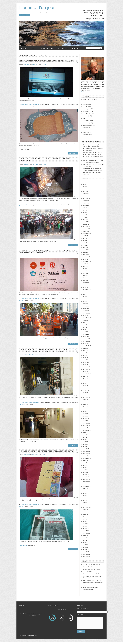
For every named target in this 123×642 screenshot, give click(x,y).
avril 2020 (85, 357)
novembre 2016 (86, 453)
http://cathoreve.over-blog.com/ (90, 587)
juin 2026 (85, 184)
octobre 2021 (86, 315)
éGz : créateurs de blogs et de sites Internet (93, 573)
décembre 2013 (86, 533)
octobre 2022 (86, 287)
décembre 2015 (86, 479)
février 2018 (86, 418)
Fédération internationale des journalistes (93, 582)
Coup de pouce (86, 113)
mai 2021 (85, 327)
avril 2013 (85, 544)
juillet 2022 (85, 294)
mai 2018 (85, 411)
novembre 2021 (86, 313)
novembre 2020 (86, 341)
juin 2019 (85, 381)
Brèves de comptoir (87, 102)
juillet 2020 (85, 350)
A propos (75, 48)
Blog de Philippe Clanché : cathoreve (92, 566)
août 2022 (85, 292)
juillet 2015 (85, 491)
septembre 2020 (87, 346)
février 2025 (86, 221)
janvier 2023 (86, 280)
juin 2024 (85, 240)
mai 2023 (85, 271)
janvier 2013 (86, 552)
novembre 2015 (86, 481)
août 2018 (85, 404)
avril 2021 (85, 329)
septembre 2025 (87, 205)
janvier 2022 (86, 308)
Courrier (21, 106)
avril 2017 (85, 441)
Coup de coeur (86, 106)
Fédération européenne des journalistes (92, 580)
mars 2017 (85, 444)
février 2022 (86, 306)
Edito (84, 118)
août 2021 (85, 320)
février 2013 (86, 549)
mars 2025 (85, 219)
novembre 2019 (86, 369)
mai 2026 (85, 186)
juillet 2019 (85, 378)
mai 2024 (85, 243)
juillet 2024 (85, 238)
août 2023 (85, 264)
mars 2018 (85, 416)
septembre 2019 (87, 374)
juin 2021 (85, 324)
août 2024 (85, 236)
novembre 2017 (86, 425)
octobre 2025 (86, 203)
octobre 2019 (86, 371)
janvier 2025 (86, 224)
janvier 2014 (86, 530)
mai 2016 (85, 467)
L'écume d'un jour (37, 7)
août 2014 (85, 514)
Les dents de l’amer (47, 48)
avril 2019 (85, 385)
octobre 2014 (86, 509)
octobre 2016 (86, 456)
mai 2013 (85, 542)
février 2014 (86, 528)
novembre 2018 (86, 397)
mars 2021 (85, 331)
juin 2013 (85, 540)
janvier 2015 (86, 505)
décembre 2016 (86, 451)
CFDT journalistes (87, 571)
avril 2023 (85, 273)
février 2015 (86, 502)
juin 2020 (85, 353)
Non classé (85, 130)
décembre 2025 (86, 198)
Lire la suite (84, 92)
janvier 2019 (86, 392)
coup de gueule (86, 111)
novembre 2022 (86, 285)
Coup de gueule (87, 109)
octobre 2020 (86, 343)
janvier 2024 (86, 252)
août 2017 (85, 432)
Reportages (86, 134)
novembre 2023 (86, 257)
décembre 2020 (86, 339)
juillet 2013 (85, 537)
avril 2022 (85, 301)
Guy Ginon (85, 585)
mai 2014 (85, 521)
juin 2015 (85, 493)
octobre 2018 (86, 399)
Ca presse (43, 64)
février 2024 (86, 250)
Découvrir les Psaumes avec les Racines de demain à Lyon (46, 61)
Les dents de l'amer (87, 125)
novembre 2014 (86, 507)
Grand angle (86, 120)
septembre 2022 (87, 289)
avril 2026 (85, 189)
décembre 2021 (86, 310)
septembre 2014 (87, 512)
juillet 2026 (85, 182)
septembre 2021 (87, 317)
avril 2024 (85, 245)
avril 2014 (85, 523)
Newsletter (85, 127)
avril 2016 (85, 470)
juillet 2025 (85, 210)
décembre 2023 (86, 254)
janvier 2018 (86, 420)
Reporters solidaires (88, 592)
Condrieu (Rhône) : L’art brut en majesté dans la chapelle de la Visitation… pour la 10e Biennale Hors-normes (48, 350)
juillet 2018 (85, 406)
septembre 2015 (87, 486)
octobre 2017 (86, 427)
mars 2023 (85, 275)
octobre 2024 (86, 231)
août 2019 (85, 376)
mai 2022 (85, 299)
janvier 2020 (86, 364)
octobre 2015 (86, 484)
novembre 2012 (86, 556)
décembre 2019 (86, 367)
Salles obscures (87, 137)
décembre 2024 (86, 226)
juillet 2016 (85, 463)
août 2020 (85, 348)
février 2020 (86, 362)
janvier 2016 (86, 477)
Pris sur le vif (62, 48)
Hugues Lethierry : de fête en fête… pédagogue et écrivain (47, 451)
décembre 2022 (86, 282)
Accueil (23, 48)
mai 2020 (85, 355)
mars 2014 (85, 526)
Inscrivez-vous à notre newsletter (28, 13)
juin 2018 (85, 409)
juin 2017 (85, 437)
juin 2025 (85, 212)
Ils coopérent (86, 123)
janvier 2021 (86, 336)
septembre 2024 (87, 233)
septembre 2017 (87, 430)
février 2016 (86, 474)
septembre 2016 (87, 458)
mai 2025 (85, 214)
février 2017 (86, 446)
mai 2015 (85, 495)
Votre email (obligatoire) (83, 608)
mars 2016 (85, 472)
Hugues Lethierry (23, 545)
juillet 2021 (85, 322)
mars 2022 (85, 303)
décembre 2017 (86, 423)
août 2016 (85, 460)
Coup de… (32, 48)
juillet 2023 (85, 266)
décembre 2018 (86, 395)
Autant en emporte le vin (89, 99)
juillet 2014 (85, 516)
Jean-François (35, 64)
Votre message (80, 614)
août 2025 (85, 207)
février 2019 (86, 390)
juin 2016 (85, 465)
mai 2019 (85, 383)
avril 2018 (85, 413)
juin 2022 (85, 296)
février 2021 (86, 334)
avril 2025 (85, 217)
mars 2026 (85, 191)
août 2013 (85, 535)
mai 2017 (85, 439)
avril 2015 (85, 498)
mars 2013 (85, 547)
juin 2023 (85, 268)
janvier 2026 (86, 196)
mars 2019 (85, 388)
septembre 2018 (87, 402)
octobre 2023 (86, 259)
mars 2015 (85, 500)
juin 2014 (85, 519)
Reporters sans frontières (89, 589)
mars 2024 (85, 247)
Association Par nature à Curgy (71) (91, 564)
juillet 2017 (85, 434)
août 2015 (85, 488)
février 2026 (86, 193)
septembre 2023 (87, 261)
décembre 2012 (86, 554)
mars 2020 (85, 360)
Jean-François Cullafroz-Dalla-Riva (30, 104)
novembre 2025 (86, 200)
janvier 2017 (86, 449)
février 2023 (86, 278)
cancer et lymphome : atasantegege (91, 569)
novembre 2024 (86, 228)
